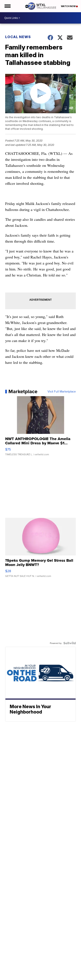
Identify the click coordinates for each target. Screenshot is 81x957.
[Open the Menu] (7, 6)
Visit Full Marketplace (62, 391)
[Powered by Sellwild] (69, 643)
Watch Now (68, 6)
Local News (18, 37)
